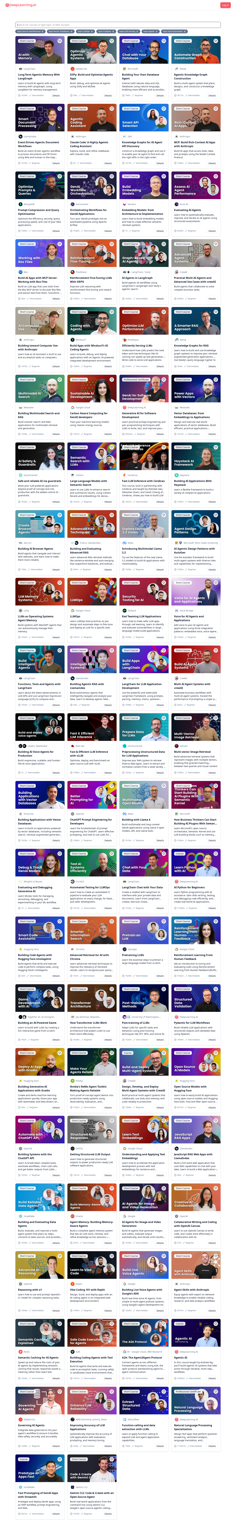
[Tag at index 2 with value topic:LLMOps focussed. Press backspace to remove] (92, 31)
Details (56, 95)
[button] (59, 41)
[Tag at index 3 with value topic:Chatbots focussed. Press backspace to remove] (113, 31)
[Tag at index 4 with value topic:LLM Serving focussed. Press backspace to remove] (137, 31)
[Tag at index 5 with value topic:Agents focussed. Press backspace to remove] (157, 31)
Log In (225, 5)
